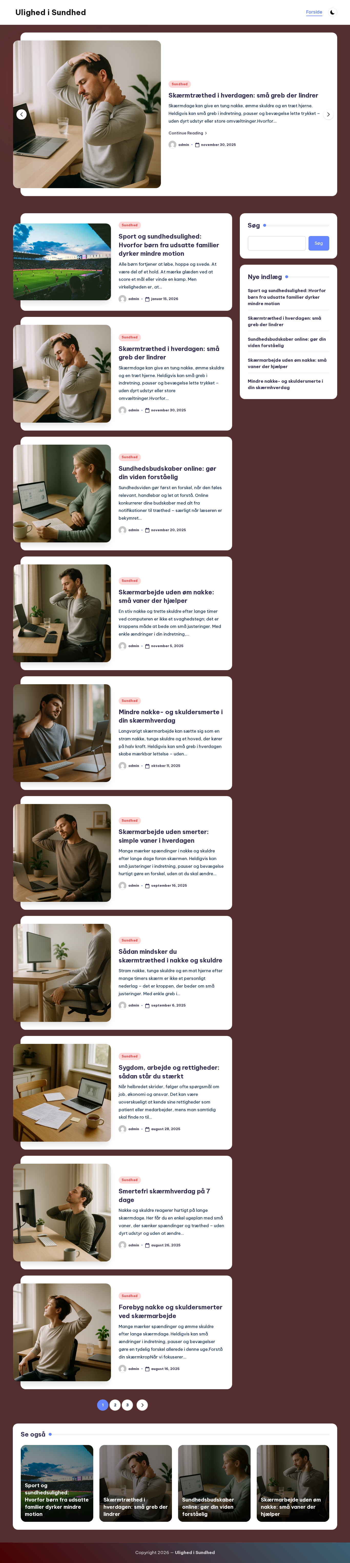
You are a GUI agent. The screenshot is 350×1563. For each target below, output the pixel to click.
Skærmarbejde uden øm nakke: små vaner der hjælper (287, 363)
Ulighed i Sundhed (50, 12)
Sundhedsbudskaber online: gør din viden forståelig (287, 342)
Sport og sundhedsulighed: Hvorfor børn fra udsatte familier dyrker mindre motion (169, 244)
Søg (254, 225)
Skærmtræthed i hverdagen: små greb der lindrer (243, 95)
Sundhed (180, 84)
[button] (188, 132)
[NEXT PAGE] (142, 1405)
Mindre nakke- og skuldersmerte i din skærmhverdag (285, 384)
